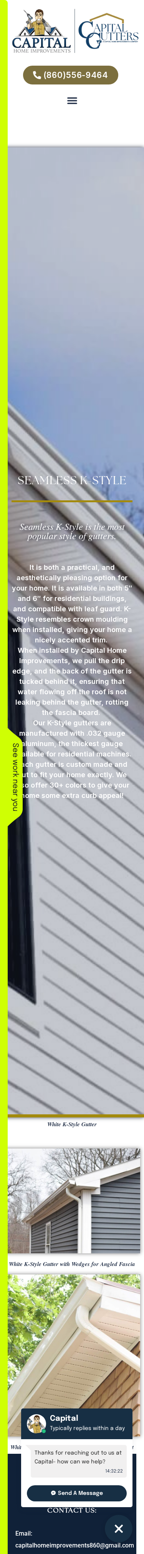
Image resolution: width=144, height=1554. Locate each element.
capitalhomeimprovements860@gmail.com (74, 1545)
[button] (72, 100)
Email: (23, 1533)
